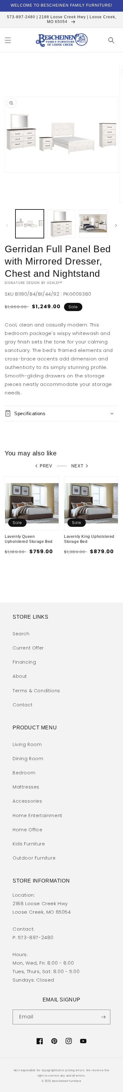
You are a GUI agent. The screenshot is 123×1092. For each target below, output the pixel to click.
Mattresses (26, 787)
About (20, 676)
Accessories (27, 801)
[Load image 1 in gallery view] (29, 223)
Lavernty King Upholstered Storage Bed (89, 539)
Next (77, 466)
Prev (46, 466)
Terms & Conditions (36, 691)
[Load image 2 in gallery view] (61, 223)
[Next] (116, 225)
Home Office (28, 830)
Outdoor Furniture (34, 858)
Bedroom (24, 773)
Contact (22, 705)
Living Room (27, 744)
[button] (8, 40)
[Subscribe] (103, 1017)
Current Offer (28, 648)
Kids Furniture (29, 844)
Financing (24, 662)
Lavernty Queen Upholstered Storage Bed (29, 539)
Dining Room (28, 758)
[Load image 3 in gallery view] (93, 223)
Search (21, 634)
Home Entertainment (37, 815)
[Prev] (7, 225)
